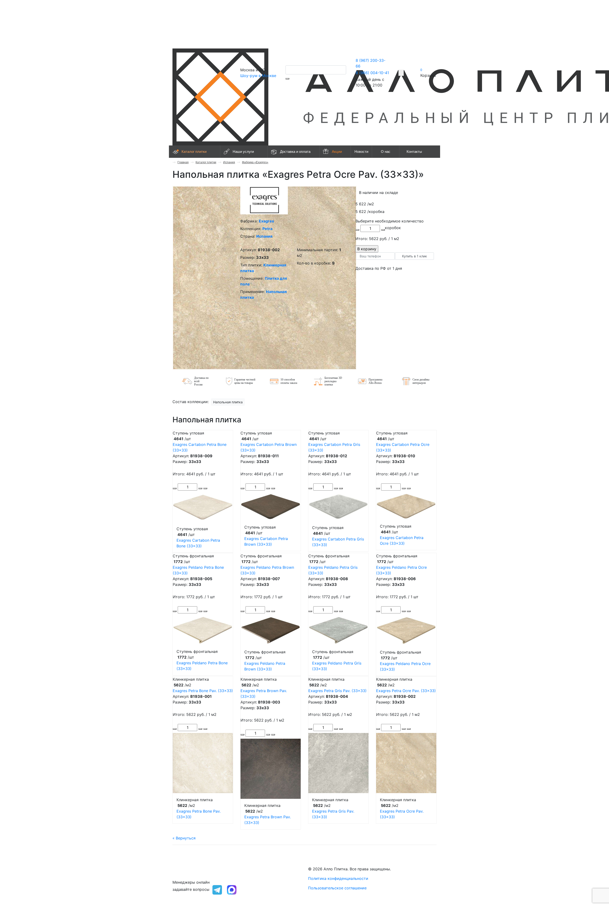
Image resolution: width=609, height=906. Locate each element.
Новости (361, 151)
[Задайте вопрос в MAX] (231, 889)
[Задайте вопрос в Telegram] (217, 889)
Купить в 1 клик (414, 256)
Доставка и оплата (295, 151)
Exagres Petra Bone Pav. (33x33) (203, 690)
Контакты (414, 151)
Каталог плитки (194, 151)
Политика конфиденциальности (338, 878)
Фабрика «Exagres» (255, 162)
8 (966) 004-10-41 (372, 72)
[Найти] (287, 78)
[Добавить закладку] (401, 73)
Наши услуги (243, 151)
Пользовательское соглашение (337, 888)
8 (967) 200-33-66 (189, 869)
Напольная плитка (228, 402)
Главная (183, 162)
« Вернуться (184, 838)
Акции (337, 151)
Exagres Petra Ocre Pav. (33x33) (406, 690)
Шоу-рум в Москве (258, 75)
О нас (385, 151)
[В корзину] (205, 488)
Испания (229, 162)
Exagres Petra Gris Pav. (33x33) (337, 690)
